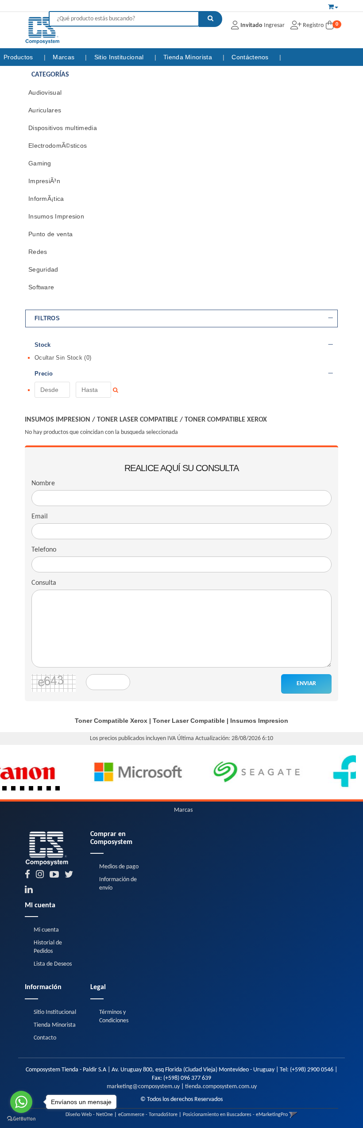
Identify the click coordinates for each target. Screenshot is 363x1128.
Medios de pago (119, 866)
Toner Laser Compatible (137, 419)
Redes (37, 251)
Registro (312, 25)
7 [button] (59, 790)
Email (39, 516)
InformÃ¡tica (46, 198)
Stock (43, 345)
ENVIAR (306, 683)
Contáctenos (251, 57)
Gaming (39, 163)
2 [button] (15, 790)
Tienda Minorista (188, 57)
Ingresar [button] (274, 25)
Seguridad (43, 269)
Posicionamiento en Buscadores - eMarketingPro (235, 1114)
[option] (60, 772)
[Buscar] (210, 19)
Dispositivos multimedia (62, 127)
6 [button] (50, 790)
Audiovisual (45, 92)
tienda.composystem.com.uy (221, 1086)
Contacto (45, 1038)
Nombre (43, 483)
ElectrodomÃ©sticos (57, 145)
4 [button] (33, 790)
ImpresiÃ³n (44, 180)
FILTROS (47, 318)
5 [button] (42, 790)
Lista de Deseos (53, 964)
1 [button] (6, 790)
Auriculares (44, 110)
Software (41, 287)
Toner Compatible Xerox (226, 419)
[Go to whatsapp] (21, 1102)
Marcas (64, 57)
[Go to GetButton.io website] (21, 1119)
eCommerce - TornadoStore (148, 1114)
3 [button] (24, 790)
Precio (44, 374)
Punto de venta (50, 234)
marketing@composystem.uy (143, 1086)
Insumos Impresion (56, 216)
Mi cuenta (46, 930)
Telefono (43, 549)
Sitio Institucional (120, 57)
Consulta (43, 583)
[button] (333, 6)
